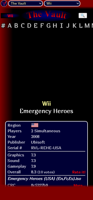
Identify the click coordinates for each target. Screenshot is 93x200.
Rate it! (79, 172)
